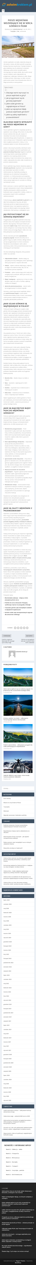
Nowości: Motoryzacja (12, 1157)
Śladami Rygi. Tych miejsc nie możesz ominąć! (15, 1251)
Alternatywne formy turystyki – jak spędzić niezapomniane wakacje (16, 837)
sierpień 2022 (7, 971)
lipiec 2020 (7, 1075)
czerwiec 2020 (7, 1079)
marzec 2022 (7, 992)
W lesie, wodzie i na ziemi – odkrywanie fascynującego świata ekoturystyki (16, 719)
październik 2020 (8, 1063)
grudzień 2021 (8, 1004)
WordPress (18, 1262)
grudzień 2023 (8, 942)
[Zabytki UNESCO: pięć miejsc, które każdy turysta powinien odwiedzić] (18, 762)
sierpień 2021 (7, 1021)
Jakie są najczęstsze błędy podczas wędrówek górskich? (17, 110)
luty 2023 (6, 954)
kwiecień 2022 (7, 988)
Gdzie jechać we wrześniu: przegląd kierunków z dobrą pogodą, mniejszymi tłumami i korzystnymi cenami (17, 1122)
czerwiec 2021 (7, 1029)
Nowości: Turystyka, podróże (15, 1170)
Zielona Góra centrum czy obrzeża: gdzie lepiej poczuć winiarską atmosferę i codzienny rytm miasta (17, 859)
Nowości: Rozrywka (11, 1162)
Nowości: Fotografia (12, 1153)
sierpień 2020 (7, 1071)
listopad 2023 (7, 946)
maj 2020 (6, 1083)
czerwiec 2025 (7, 925)
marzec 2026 (7, 917)
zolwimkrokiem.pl (17, 29)
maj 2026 (6, 908)
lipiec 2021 (7, 1025)
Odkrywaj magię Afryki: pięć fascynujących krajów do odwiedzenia (17, 1229)
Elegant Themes (20, 1261)
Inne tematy (7, 798)
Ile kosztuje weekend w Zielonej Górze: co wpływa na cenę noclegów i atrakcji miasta (18, 866)
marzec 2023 (7, 950)
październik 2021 (8, 1013)
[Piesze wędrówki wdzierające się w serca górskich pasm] (18, 47)
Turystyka (13, 31)
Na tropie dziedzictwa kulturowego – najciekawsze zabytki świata (17, 1246)
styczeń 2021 (7, 1050)
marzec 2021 (7, 1042)
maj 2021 (6, 1033)
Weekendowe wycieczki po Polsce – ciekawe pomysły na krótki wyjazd (18, 1223)
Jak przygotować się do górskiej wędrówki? (15, 99)
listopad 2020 (7, 1058)
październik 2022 (8, 962)
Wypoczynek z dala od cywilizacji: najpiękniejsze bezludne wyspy (18, 1134)
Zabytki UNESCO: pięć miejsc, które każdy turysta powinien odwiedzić (16, 776)
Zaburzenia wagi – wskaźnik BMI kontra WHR (17, 1116)
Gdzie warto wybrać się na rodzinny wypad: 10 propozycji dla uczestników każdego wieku (18, 689)
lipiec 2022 (7, 975)
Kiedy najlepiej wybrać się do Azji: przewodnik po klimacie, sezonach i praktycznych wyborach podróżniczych (16, 1204)
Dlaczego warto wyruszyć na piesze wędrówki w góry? (17, 94)
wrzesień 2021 (8, 1017)
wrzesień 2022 (8, 967)
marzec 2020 (7, 1092)
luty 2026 (6, 921)
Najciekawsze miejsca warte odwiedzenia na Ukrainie (16, 831)
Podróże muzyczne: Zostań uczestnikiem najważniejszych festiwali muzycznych (15, 825)
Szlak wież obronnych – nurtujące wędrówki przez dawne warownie (16, 1234)
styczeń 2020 (7, 1100)
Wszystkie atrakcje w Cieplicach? (13, 848)
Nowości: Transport (12, 1166)
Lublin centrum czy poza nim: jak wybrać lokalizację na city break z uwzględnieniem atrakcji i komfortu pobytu (18, 1211)
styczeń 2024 (7, 937)
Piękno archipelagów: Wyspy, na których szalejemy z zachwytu (17, 1197)
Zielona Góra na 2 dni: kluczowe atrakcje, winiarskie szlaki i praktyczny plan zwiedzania (17, 883)
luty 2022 (6, 996)
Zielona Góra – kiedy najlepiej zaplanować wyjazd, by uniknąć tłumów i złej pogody (16, 871)
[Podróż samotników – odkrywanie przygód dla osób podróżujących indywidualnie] (18, 733)
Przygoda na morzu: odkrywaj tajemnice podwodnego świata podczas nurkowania (18, 1217)
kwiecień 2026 (7, 912)
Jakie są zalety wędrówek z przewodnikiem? (16, 115)
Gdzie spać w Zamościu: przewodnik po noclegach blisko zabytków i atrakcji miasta (16, 1240)
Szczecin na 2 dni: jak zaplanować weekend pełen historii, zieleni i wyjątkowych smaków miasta (18, 1128)
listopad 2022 (7, 958)
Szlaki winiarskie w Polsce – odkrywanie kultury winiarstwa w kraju (17, 1111)
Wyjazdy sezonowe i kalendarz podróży (15, 815)
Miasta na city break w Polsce (12, 802)
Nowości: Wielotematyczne (14, 1174)
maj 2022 (6, 983)
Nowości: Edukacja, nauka (14, 1149)
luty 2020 (6, 1096)
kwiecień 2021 (7, 1038)
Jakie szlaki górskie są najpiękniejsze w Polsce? (15, 104)
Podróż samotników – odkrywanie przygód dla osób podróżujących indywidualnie (18, 745)
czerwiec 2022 (7, 979)
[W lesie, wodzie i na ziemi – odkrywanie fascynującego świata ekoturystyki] (18, 705)
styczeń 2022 (7, 1000)
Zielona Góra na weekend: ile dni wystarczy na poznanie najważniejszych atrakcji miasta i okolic (18, 877)
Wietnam (6, 811)
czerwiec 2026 (7, 904)
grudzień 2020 (8, 1054)
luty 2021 (6, 1046)
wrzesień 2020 (8, 1067)
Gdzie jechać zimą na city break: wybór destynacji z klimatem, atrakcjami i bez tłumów (17, 1191)
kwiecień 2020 (7, 1088)
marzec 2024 (7, 933)
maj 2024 (6, 929)
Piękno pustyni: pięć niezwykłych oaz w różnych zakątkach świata (17, 843)
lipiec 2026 (7, 900)
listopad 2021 (7, 1008)
